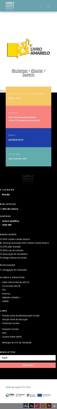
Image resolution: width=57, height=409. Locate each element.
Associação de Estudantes (14, 254)
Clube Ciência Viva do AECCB (15, 282)
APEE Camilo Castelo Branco (16, 239)
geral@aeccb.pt (16, 140)
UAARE (5, 301)
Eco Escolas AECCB (11, 286)
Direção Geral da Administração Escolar (21, 315)
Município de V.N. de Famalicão (17, 342)
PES (4, 289)
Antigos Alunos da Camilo (14, 257)
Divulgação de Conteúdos (14, 269)
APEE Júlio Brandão (11, 246)
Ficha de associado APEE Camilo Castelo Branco (25, 242)
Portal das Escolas (10, 323)
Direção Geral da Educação (15, 319)
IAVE (4, 332)
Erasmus (6, 293)
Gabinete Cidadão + (11, 297)
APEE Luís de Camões (12, 250)
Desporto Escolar (10, 329)
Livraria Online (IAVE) (12, 336)
